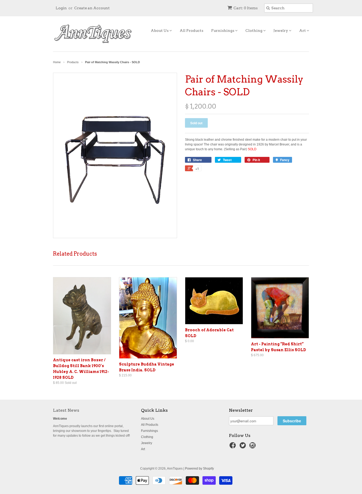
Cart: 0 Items (245, 8)
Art (303, 30)
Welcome (60, 418)
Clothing (254, 30)
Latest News (66, 410)
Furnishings (223, 30)
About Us (160, 30)
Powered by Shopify (199, 468)
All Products (191, 30)
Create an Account (92, 8)
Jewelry (281, 30)
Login (61, 8)
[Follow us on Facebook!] (233, 447)
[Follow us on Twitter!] (244, 447)
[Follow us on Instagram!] (253, 447)
